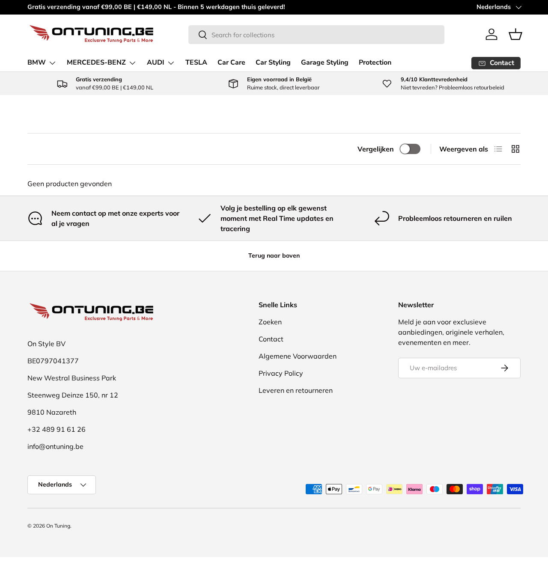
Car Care (231, 62)
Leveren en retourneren (296, 390)
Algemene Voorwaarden (298, 356)
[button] (515, 34)
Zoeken (270, 322)
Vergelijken (375, 149)
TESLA (196, 62)
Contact (271, 339)
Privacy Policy (281, 373)
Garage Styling (324, 62)
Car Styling (273, 62)
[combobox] (316, 34)
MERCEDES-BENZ (96, 62)
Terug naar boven (274, 255)
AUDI (155, 62)
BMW (36, 62)
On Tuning (58, 525)
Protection (375, 62)
